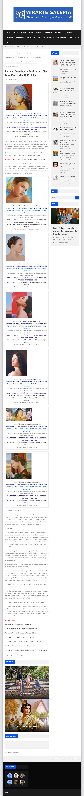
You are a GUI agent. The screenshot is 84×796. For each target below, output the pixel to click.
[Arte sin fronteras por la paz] (16, 775)
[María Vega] (9, 782)
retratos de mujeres (23, 57)
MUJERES (31, 32)
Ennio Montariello (10, 53)
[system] (75, 37)
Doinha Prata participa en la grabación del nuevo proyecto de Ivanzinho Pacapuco (65, 230)
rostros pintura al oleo (12, 66)
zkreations (62, 759)
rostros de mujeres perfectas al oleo (26, 61)
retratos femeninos (36, 57)
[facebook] (7, 655)
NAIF (39, 37)
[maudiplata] (22, 782)
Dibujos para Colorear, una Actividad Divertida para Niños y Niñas (68, 129)
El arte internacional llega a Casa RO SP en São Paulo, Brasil (67, 90)
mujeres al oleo (10, 57)
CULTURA (9, 42)
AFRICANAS (39, 32)
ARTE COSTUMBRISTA (48, 37)
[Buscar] (78, 37)
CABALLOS (15, 32)
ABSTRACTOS (10, 37)
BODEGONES (69, 32)
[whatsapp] (17, 655)
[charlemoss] (16, 782)
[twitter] (12, 655)
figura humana (22, 53)
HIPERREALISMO (30, 37)
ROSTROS (23, 32)
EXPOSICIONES (48, 32)
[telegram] (22, 655)
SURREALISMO (20, 37)
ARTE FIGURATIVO (61, 37)
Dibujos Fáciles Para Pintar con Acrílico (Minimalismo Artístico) (26, 46)
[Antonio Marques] (9, 775)
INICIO (8, 32)
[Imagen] (65, 216)
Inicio (6, 792)
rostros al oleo (10, 61)
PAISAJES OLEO (59, 32)
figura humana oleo (35, 53)
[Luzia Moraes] (22, 775)
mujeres (45, 53)
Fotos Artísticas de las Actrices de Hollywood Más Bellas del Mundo (67, 165)
